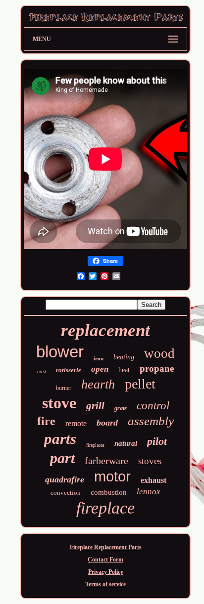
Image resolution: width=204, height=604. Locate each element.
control (153, 405)
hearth (98, 384)
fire (46, 421)
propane (157, 368)
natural (125, 443)
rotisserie (68, 370)
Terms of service (105, 584)
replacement (105, 330)
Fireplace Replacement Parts (106, 547)
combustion (109, 492)
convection (66, 492)
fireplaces (95, 445)
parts (60, 438)
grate (120, 408)
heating (123, 357)
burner (63, 388)
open (99, 369)
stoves (149, 461)
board (107, 423)
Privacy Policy (105, 571)
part (62, 458)
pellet (140, 383)
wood (159, 353)
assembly (151, 421)
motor (112, 476)
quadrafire (64, 479)
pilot (157, 441)
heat (124, 370)
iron (98, 358)
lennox (148, 491)
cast (41, 371)
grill (95, 406)
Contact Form (105, 559)
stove (59, 403)
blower (60, 352)
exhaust (153, 480)
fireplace (105, 508)
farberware (106, 460)
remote (76, 423)
